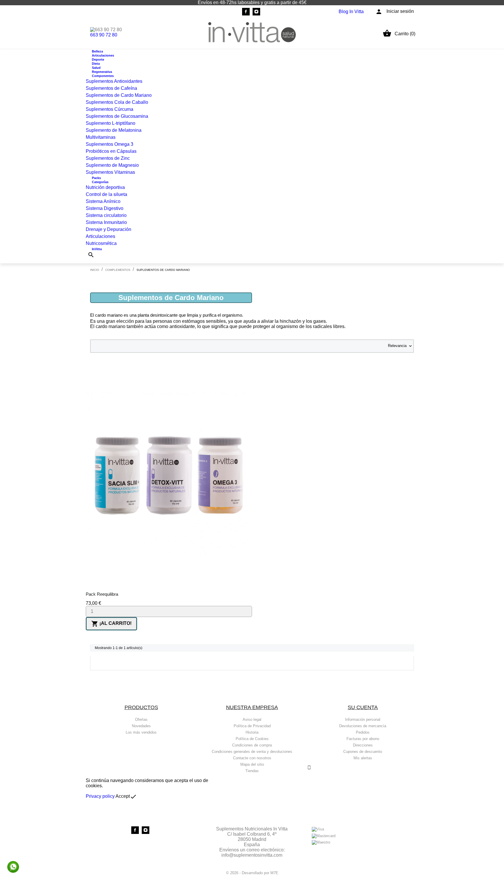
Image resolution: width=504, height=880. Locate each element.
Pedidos (363, 732)
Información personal (362, 719)
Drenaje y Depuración (108, 229)
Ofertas (141, 719)
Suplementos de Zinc (108, 158)
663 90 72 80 (103, 34)
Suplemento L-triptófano (110, 123)
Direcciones (363, 745)
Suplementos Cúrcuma (109, 109)
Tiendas (252, 771)
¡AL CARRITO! (111, 623)
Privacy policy (100, 796)
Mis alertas (363, 758)
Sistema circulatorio (106, 215)
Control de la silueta (106, 194)
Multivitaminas (101, 137)
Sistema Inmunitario (106, 222)
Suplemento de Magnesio (112, 165)
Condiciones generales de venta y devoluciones (252, 751)
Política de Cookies (252, 739)
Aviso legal (252, 719)
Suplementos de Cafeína (111, 88)
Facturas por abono (362, 739)
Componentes (103, 76)
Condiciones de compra (252, 745)
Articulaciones (100, 236)
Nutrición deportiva (105, 187)
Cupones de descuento (362, 751)
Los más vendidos (141, 732)
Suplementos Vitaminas (110, 172)
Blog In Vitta (351, 11)
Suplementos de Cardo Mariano (119, 95)
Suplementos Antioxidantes (114, 81)
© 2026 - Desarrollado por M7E (252, 873)
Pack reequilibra (102, 594)
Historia (252, 732)
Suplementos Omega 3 (109, 144)
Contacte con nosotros (252, 758)
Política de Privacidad (252, 726)
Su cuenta (363, 707)
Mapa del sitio (252, 764)
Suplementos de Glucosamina (117, 116)
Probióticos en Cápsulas (111, 151)
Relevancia (400, 346)
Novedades (141, 726)
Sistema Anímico (103, 201)
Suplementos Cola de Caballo (117, 102)
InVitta (97, 249)
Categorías (100, 182)
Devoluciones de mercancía (362, 726)
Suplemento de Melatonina (113, 130)
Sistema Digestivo (104, 208)
